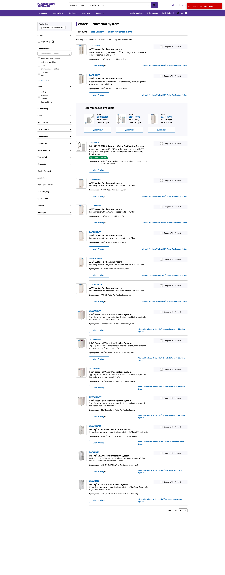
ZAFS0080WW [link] (95, 179)
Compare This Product (172, 47)
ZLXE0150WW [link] (95, 397)
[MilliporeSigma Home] (47, 5)
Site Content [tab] (97, 31)
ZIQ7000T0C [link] (94, 142)
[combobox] (113, 5)
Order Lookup (152, 13)
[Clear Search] (148, 5)
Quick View (97, 129)
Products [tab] (82, 31)
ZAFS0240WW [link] (95, 205)
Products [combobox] (73, 5)
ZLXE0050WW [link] (95, 311)
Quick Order (166, 13)
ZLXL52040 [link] (94, 481)
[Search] (154, 5)
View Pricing (98, 65)
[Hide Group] (71, 36)
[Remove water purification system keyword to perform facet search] (64, 28)
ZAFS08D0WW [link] (95, 284)
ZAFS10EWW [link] (94, 75)
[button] (136, 13)
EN (183, 5)
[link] (117, 52)
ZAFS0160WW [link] (95, 232)
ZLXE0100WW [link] (95, 368)
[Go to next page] (185, 510)
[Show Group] (71, 109)
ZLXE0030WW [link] (95, 339)
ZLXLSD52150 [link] (95, 426)
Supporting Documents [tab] (120, 31)
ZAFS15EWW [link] (94, 45)
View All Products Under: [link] (165, 65)
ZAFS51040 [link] (94, 452)
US (176, 5)
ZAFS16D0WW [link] (95, 258)
